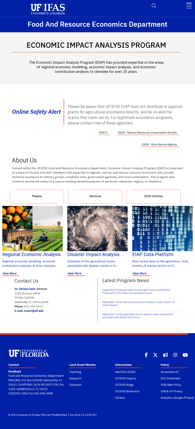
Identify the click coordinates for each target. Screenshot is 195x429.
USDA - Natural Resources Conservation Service (147, 132)
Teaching (75, 372)
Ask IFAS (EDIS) (125, 372)
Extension (75, 384)
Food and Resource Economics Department (36, 375)
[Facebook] (146, 354)
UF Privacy (176, 391)
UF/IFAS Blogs (124, 384)
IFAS (43, 414)
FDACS (103, 132)
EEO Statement (170, 378)
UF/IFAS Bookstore (127, 391)
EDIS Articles (153, 196)
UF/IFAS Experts (125, 378)
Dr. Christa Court (25, 289)
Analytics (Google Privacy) (177, 397)
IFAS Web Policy (171, 384)
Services (95, 196)
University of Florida (29, 414)
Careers (120, 397)
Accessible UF (170, 372)
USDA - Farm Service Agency (159, 144)
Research (75, 378)
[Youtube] (185, 354)
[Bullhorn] (165, 354)
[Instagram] (175, 354)
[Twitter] (155, 354)
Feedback (14, 371)
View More (9, 273)
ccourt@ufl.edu (33, 311)
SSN (163, 391)
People (37, 196)
